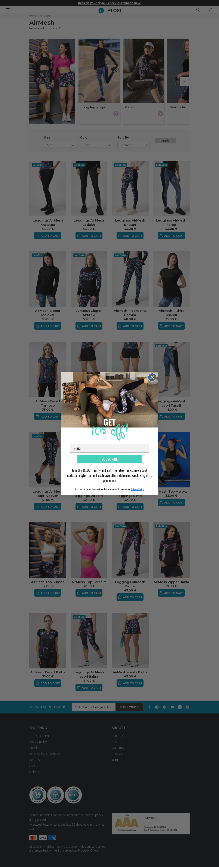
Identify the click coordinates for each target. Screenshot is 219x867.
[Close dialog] (152, 377)
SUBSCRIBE (109, 459)
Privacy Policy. (137, 489)
